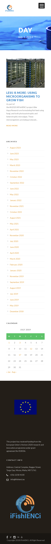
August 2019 (15, 288)
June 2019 (14, 300)
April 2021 (14, 229)
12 (31, 349)
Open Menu (42, 5)
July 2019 (14, 294)
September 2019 (17, 282)
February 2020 (16, 265)
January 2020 (15, 270)
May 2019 (14, 305)
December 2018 (17, 311)
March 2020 (15, 259)
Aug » (14, 372)
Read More (12, 125)
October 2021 (16, 212)
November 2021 (17, 206)
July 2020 (14, 241)
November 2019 (17, 276)
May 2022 (14, 194)
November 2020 (17, 235)
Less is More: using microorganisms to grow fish (23, 96)
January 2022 (15, 200)
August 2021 (15, 218)
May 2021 (14, 224)
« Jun (8, 372)
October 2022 (16, 177)
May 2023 (14, 159)
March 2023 (15, 165)
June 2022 (14, 189)
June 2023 (14, 153)
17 (20, 355)
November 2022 (17, 171)
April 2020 (14, 253)
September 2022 (17, 183)
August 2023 (15, 148)
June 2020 (14, 247)
